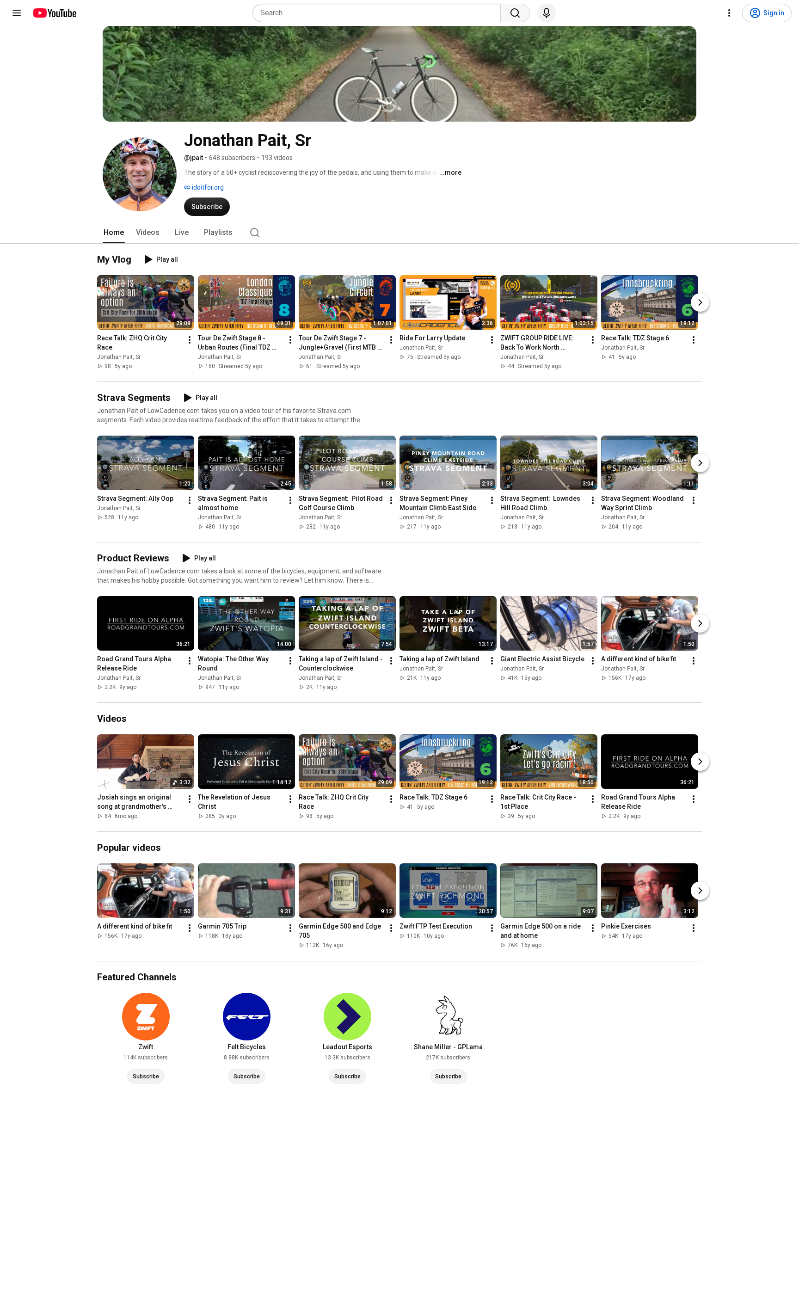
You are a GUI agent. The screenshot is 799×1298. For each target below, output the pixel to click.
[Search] (515, 13)
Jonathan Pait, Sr (119, 357)
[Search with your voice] (546, 13)
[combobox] (379, 12)
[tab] (114, 232)
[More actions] (189, 340)
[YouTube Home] (54, 13)
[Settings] (729, 12)
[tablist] (399, 232)
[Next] (700, 302)
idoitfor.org (207, 187)
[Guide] (16, 12)
